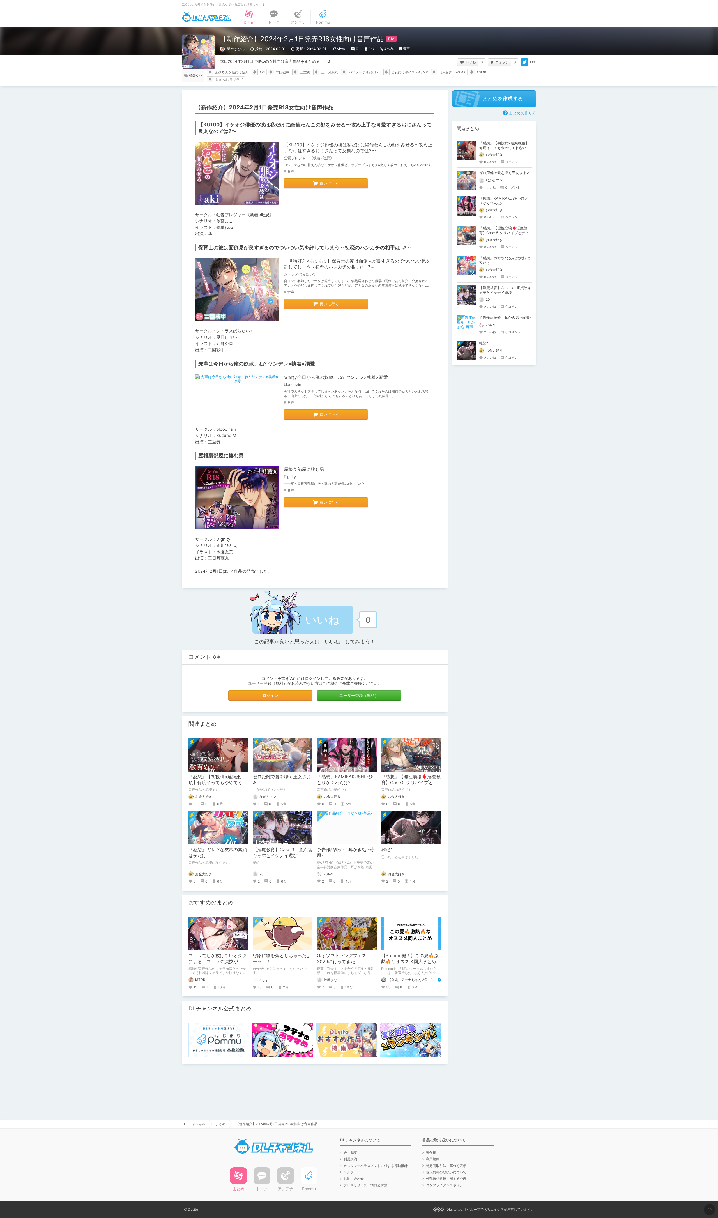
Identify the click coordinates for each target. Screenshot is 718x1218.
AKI (262, 72)
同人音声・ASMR (452, 72)
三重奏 (305, 72)
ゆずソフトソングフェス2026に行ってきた (341, 958)
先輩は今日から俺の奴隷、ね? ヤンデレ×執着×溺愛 (336, 377)
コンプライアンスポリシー (446, 1185)
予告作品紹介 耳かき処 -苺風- (505, 317)
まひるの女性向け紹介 (231, 72)
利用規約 (350, 1159)
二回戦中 (282, 72)
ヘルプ (349, 1172)
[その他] (532, 62)
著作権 (431, 1152)
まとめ (220, 1124)
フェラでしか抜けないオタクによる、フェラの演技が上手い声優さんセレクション (217, 961)
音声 (406, 49)
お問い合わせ (354, 1178)
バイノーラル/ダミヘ (364, 72)
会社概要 (350, 1152)
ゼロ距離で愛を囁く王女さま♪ (504, 173)
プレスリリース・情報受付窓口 (367, 1185)
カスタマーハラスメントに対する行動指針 (376, 1166)
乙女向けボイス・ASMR (409, 72)
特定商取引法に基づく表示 (446, 1166)
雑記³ (386, 849)
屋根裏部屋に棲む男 (304, 469)
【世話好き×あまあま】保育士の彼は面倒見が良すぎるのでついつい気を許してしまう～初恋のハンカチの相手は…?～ (357, 264)
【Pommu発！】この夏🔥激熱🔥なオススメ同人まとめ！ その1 (413, 961)
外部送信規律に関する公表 (446, 1178)
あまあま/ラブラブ (229, 79)
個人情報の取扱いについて (446, 1172)
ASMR (481, 72)
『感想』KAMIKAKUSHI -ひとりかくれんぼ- (345, 779)
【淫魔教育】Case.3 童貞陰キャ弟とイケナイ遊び (282, 852)
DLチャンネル (206, 17)
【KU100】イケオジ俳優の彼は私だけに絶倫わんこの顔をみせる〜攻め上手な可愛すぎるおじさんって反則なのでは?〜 (358, 147)
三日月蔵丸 (329, 72)
